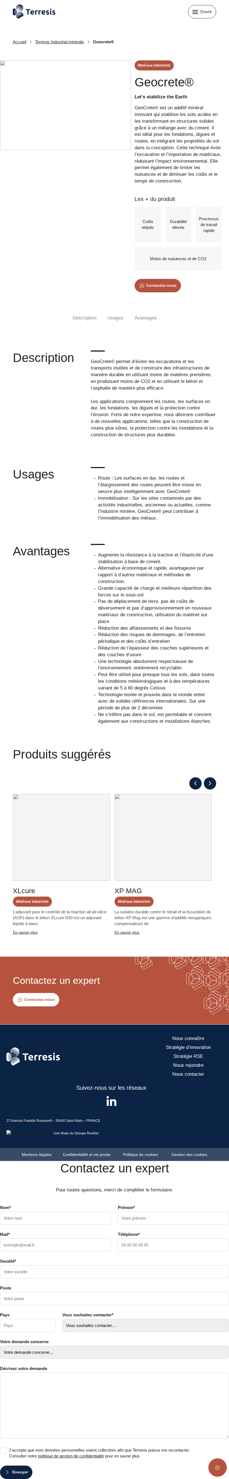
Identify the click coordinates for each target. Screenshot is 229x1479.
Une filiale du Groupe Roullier (76, 1133)
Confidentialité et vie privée (87, 1154)
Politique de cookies (141, 1154)
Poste (5, 1288)
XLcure (24, 891)
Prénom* (126, 1207)
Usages (115, 318)
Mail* (5, 1234)
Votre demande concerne (24, 1341)
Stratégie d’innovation (188, 1047)
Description (84, 318)
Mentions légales (37, 1154)
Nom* (5, 1207)
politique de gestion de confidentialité (71, 1456)
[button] (195, 783)
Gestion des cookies (189, 1154)
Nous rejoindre (188, 1065)
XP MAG (128, 891)
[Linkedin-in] (111, 1101)
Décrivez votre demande (23, 1368)
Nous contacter (188, 1074)
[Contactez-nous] (217, 1467)
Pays (4, 1314)
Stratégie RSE (188, 1056)
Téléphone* (129, 1234)
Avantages (146, 318)
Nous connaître (188, 1038)
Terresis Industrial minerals (59, 41)
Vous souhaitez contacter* (87, 1314)
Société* (8, 1261)
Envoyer (20, 1472)
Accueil (19, 41)
